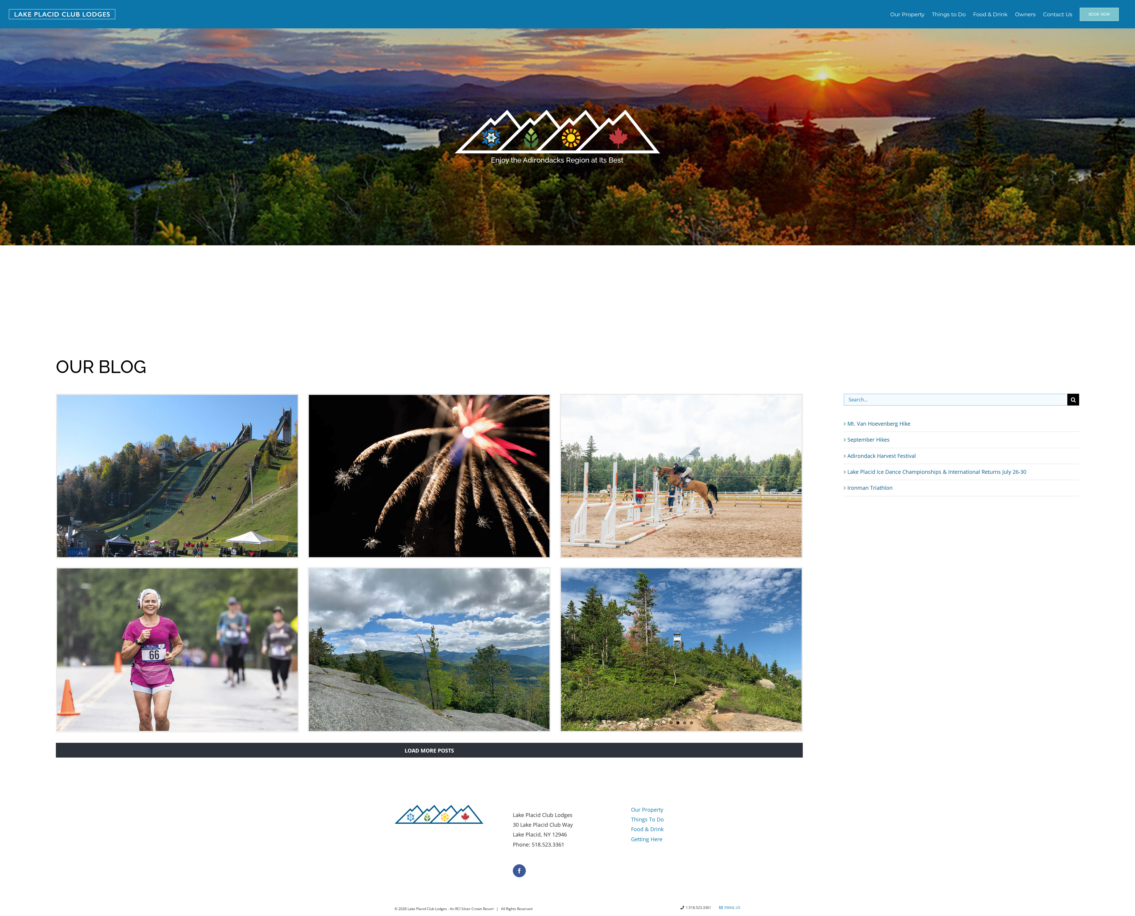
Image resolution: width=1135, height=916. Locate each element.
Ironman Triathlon (870, 487)
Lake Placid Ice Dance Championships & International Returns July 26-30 (936, 471)
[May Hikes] (429, 649)
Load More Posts (429, 750)
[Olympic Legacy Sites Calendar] (177, 476)
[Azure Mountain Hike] (681, 649)
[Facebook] (519, 870)
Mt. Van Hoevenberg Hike (878, 423)
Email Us (731, 907)
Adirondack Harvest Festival (881, 455)
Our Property (647, 809)
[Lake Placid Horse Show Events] (681, 476)
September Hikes (868, 439)
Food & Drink (647, 829)
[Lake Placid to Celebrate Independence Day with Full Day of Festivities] (429, 476)
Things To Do (647, 819)
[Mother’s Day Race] (177, 649)
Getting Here (646, 839)
